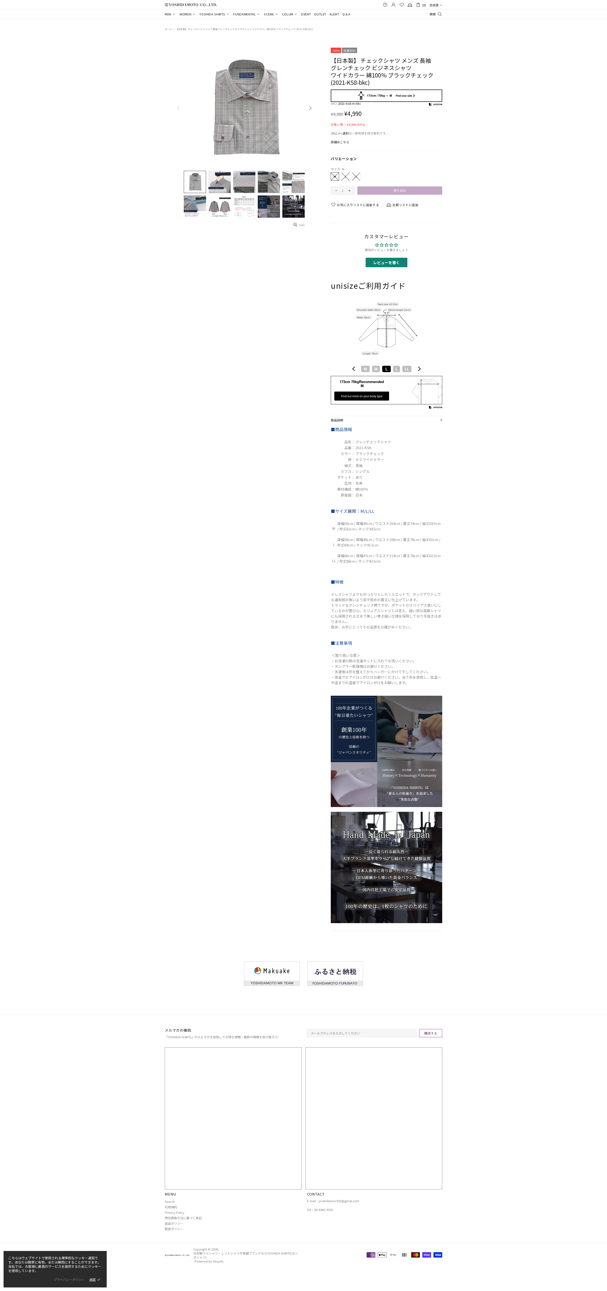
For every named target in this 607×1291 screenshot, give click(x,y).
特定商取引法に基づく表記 (183, 1218)
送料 (346, 133)
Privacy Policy (174, 1212)
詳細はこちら (340, 142)
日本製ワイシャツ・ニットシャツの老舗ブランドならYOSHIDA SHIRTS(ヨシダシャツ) (191, 5)
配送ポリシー (174, 1229)
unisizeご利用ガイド (368, 285)
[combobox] (386, 369)
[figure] (354, 368)
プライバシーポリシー (69, 1279)
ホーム (168, 29)
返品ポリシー (174, 1223)
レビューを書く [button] (386, 262)
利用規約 (171, 1207)
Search (170, 1202)
